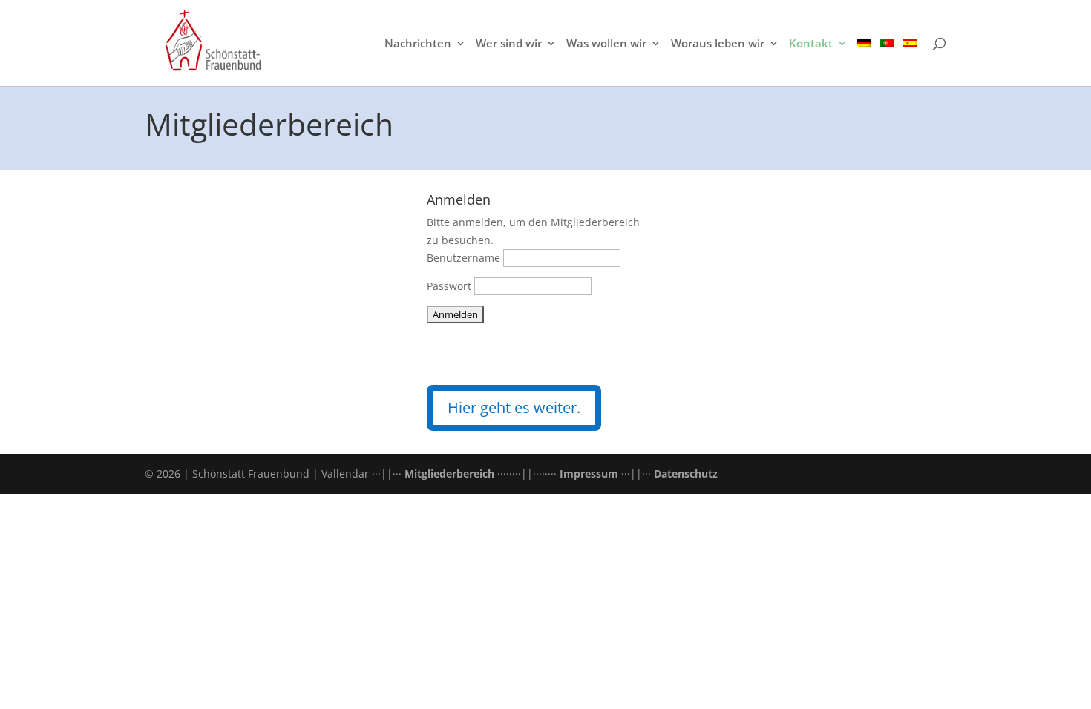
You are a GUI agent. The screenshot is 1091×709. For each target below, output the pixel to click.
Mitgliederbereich (449, 473)
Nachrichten (417, 44)
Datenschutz (686, 473)
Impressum (589, 473)
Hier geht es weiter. (514, 408)
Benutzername (463, 258)
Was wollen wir (606, 44)
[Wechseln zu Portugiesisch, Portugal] (887, 62)
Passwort (449, 286)
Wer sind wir (509, 44)
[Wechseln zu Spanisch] (910, 62)
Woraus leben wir (717, 44)
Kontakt (811, 44)
